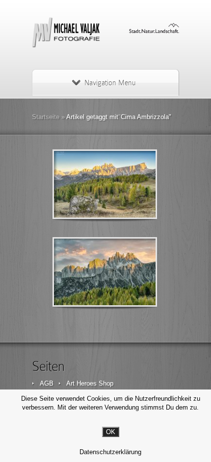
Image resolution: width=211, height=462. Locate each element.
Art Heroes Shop (89, 383)
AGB (46, 383)
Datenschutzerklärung (110, 452)
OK (110, 432)
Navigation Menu (109, 83)
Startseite (45, 117)
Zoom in (83, 184)
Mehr (130, 184)
